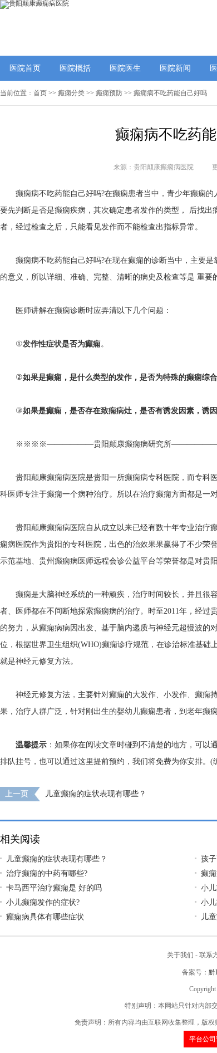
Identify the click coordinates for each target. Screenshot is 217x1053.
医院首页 (25, 68)
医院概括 (75, 68)
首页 (40, 93)
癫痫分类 (71, 93)
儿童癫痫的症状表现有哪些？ (95, 794)
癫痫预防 (109, 93)
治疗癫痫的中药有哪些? (46, 873)
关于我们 (180, 955)
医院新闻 (175, 68)
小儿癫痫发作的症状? (43, 902)
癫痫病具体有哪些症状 (45, 917)
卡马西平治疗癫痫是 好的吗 (54, 888)
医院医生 (125, 68)
